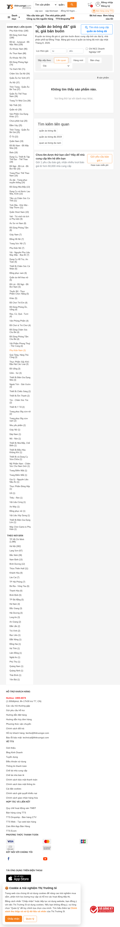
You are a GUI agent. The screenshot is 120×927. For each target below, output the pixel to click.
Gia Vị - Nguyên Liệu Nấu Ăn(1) (19, 480)
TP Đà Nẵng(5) (17, 599)
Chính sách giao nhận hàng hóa (22, 798)
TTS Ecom (11, 831)
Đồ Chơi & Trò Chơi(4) (20, 325)
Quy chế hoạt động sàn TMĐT (21, 808)
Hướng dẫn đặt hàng (16, 715)
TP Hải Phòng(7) (17, 582)
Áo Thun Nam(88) (18, 53)
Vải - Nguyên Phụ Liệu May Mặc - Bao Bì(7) (20, 253)
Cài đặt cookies (13, 788)
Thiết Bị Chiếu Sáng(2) (20, 391)
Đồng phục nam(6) (18, 273)
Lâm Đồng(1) (16, 653)
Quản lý (30, 918)
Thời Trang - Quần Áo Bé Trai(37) (19, 88)
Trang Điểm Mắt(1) (18, 475)
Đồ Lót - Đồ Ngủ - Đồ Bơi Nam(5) (19, 285)
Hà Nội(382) (15, 546)
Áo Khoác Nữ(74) (18, 58)
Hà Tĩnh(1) (15, 648)
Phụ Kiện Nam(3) (18, 350)
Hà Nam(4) (15, 604)
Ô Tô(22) (14, 136)
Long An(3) (15, 617)
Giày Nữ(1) (15, 430)
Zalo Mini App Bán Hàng (18, 826)
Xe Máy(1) (15, 507)
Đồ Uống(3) (15, 369)
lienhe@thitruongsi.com (37, 733)
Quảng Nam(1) (16, 666)
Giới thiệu (11, 748)
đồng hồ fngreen (69, 11)
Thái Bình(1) (15, 675)
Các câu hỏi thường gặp (18, 706)
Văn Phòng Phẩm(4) (19, 321)
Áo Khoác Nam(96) (18, 49)
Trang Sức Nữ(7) (18, 243)
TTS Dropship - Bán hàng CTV (21, 817)
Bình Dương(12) (17, 564)
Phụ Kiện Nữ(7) (17, 248)
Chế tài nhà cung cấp (16, 770)
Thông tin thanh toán (16, 766)
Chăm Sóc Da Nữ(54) (20, 73)
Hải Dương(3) (16, 613)
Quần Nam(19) (16, 141)
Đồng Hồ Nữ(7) (17, 239)
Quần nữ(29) (16, 109)
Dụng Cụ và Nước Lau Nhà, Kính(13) (20, 192)
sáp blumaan (51, 11)
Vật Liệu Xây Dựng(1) (20, 515)
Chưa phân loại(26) (18, 121)
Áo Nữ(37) (15, 82)
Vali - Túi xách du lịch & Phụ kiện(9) (19, 217)
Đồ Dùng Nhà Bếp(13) (20, 187)
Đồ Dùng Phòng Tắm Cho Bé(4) (19, 337)
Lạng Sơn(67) (16, 550)
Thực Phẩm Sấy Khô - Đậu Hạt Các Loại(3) (20, 363)
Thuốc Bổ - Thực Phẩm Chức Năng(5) (19, 292)
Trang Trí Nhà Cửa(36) (20, 101)
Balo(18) (14, 152)
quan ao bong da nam (50, 143)
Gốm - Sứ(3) (16, 373)
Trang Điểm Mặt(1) (18, 470)
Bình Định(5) (15, 595)
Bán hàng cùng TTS (104, 11)
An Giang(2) (15, 622)
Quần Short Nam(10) (19, 212)
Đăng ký (105, 6)
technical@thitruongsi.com (36, 737)
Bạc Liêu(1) (15, 635)
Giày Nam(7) (16, 234)
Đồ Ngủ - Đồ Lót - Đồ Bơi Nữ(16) (19, 167)
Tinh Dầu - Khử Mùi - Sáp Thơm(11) (19, 206)
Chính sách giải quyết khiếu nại (21, 793)
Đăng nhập (107, 2)
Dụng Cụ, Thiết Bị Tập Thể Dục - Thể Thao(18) (20, 159)
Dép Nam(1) (15, 434)
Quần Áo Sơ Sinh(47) (20, 78)
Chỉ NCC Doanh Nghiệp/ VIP (97, 50)
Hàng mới (78, 60)
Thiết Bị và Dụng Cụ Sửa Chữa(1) (19, 458)
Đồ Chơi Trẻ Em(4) (18, 302)
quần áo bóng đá (47, 130)
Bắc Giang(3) (16, 608)
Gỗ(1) (12, 493)
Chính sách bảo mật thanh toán (21, 779)
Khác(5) (13, 298)
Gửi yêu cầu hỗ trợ (15, 710)
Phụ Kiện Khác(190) (19, 31)
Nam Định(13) (16, 559)
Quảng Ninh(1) (16, 670)
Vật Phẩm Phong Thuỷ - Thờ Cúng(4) (20, 344)
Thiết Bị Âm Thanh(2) (20, 396)
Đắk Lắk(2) (15, 626)
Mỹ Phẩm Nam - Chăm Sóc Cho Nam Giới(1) (20, 464)
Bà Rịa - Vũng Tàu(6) (19, 586)
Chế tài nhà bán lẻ (15, 775)
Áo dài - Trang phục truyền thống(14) (18, 181)
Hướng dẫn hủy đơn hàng (19, 719)
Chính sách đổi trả (15, 728)
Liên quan (61, 60)
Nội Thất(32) (15, 105)
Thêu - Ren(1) (16, 498)
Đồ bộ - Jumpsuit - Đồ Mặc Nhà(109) (19, 43)
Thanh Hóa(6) (16, 591)
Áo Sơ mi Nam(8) (18, 223)
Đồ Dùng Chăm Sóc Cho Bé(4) (19, 331)
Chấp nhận (13, 918)
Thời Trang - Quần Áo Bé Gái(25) (19, 131)
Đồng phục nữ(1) (17, 511)
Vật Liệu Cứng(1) (18, 502)
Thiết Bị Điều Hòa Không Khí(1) (17, 451)
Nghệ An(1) (15, 657)
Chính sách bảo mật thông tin (20, 784)
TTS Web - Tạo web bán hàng (21, 821)
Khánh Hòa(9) (16, 573)
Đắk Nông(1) (15, 639)
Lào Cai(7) (14, 577)
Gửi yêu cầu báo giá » (99, 158)
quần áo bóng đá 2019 (50, 136)
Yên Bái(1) (15, 679)
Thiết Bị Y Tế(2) (17, 407)
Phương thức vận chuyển (18, 724)
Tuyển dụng (12, 757)
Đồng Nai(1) (15, 644)
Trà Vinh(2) (15, 631)
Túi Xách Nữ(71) (17, 69)
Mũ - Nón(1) (15, 438)
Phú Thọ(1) (15, 662)
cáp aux (39, 11)
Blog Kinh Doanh (14, 752)
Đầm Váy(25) (16, 125)
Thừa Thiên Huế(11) (19, 568)
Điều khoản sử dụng (16, 761)
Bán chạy (95, 60)
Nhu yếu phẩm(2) (18, 425)
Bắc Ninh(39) (16, 555)
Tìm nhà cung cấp (98, 29)
